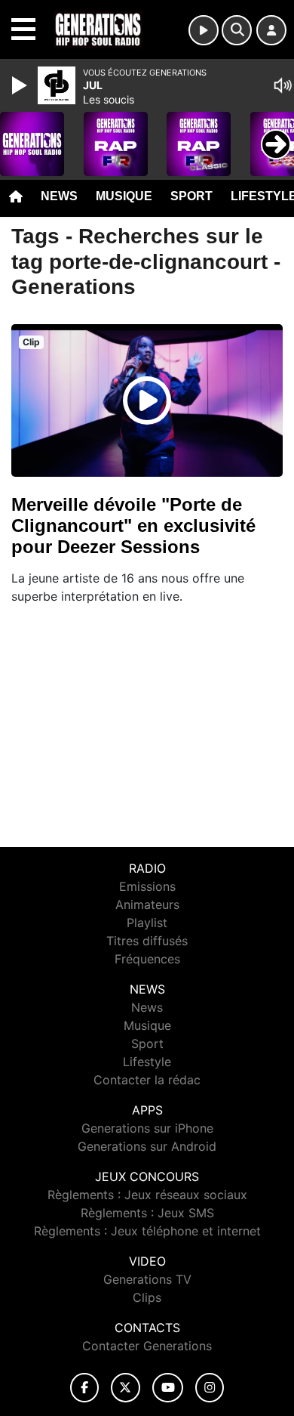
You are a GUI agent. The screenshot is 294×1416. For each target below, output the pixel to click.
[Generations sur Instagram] (209, 1387)
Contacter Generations (147, 1345)
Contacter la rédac (147, 1079)
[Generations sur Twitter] (125, 1387)
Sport (191, 196)
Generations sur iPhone (147, 1128)
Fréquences (147, 958)
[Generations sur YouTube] (167, 1387)
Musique (124, 196)
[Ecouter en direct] (203, 30)
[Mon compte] (271, 30)
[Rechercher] (237, 30)
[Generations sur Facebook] (84, 1387)
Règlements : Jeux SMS (147, 1212)
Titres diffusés (147, 940)
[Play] (21, 85)
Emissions (147, 886)
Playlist (147, 922)
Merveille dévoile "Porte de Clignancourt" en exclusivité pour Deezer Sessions (133, 525)
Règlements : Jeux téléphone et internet (147, 1230)
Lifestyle (147, 1061)
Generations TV (147, 1279)
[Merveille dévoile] (147, 400)
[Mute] (282, 85)
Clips (147, 1297)
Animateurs (147, 904)
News (59, 196)
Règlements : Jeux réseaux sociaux (147, 1194)
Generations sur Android (147, 1146)
